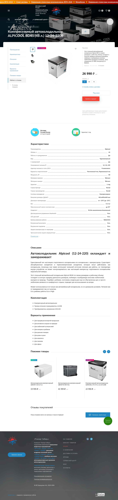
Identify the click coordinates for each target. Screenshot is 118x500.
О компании (68, 450)
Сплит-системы (16, 2)
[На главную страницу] (56, 10)
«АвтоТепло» (50, 454)
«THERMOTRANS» (39, 456)
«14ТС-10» (50, 448)
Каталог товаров (69, 443)
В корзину (37, 395)
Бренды (66, 457)
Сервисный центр (69, 460)
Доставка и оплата (70, 453)
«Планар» (37, 454)
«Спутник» (43, 454)
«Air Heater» (43, 458)
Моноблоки (74, 2)
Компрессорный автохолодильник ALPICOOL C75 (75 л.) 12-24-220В (97, 384)
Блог (65, 464)
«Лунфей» (43, 450)
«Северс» (36, 450)
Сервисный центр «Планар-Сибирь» (44, 465)
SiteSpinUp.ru (11, 495)
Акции (65, 446)
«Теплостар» (37, 448)
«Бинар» (44, 448)
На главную (67, 439)
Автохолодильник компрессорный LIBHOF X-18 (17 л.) (42, 384)
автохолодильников (39, 462)
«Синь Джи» (51, 458)
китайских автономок (51, 456)
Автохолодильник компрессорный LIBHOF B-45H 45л (69, 384)
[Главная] (9, 27)
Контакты (66, 468)
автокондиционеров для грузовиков (44, 460)
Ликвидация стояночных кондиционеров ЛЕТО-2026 (45, 2)
